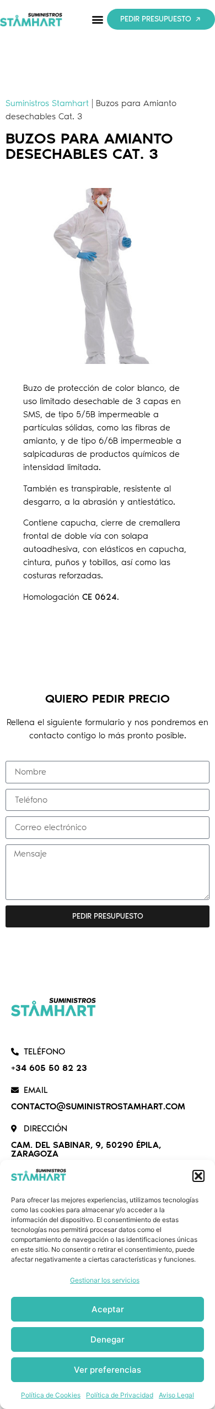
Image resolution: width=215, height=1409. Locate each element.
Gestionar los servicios (104, 1280)
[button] (198, 1175)
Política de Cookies (50, 1395)
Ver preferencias (107, 1369)
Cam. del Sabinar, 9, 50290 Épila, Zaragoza (86, 1149)
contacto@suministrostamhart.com (98, 1106)
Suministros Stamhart (47, 103)
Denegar (107, 1339)
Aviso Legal (176, 1395)
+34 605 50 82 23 (49, 1068)
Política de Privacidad (119, 1395)
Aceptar (108, 1309)
